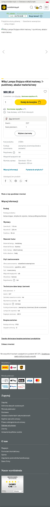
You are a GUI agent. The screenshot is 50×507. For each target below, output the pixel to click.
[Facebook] (5, 181)
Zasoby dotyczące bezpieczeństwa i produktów (20, 338)
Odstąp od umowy (8, 425)
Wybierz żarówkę (25, 133)
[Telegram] (26, 181)
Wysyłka (18, 96)
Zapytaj (4, 402)
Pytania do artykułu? (34, 169)
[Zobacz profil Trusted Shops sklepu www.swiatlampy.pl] (25, 484)
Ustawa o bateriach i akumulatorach (15, 415)
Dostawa (4, 412)
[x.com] (10, 181)
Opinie (4, 454)
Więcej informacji (10, 169)
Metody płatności (8, 409)
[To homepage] (10, 7)
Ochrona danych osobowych (12, 405)
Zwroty (4, 428)
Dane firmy (5, 461)
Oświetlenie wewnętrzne (32, 21)
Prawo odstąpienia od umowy (13, 422)
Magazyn (4, 448)
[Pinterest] (16, 181)
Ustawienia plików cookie (11, 432)
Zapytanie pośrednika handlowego (15, 458)
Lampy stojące (9, 24)
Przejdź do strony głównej (10, 21)
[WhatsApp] (21, 181)
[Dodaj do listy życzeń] (45, 91)
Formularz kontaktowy (10, 451)
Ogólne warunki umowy (10, 419)
